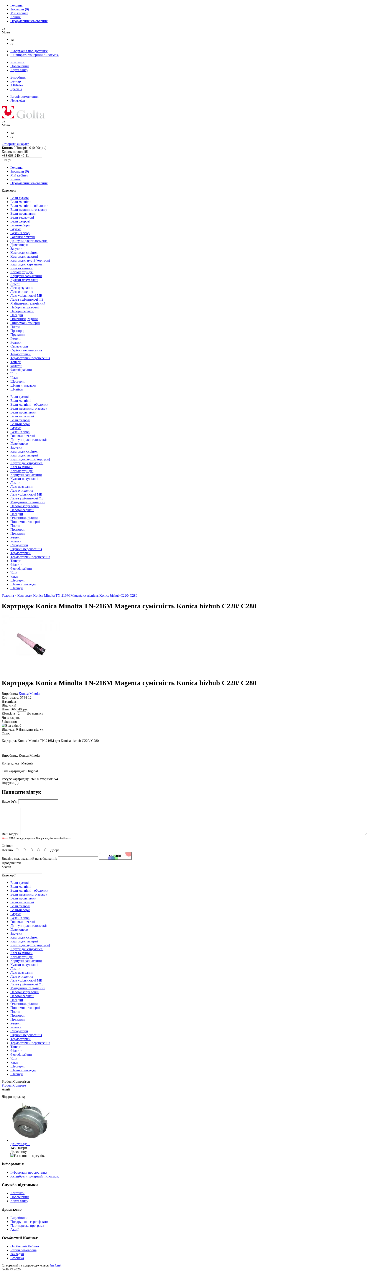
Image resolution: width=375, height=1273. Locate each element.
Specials (16, 89)
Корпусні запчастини (26, 276)
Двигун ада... (20, 1144)
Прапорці (17, 331)
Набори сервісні (22, 311)
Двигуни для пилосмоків (29, 241)
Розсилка (17, 1258)
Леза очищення (21, 291)
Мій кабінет (19, 13)
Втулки (15, 229)
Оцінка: (7, 846)
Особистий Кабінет (24, 1246)
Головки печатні (22, 237)
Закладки (19, 9)
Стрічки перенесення (26, 350)
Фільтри (16, 366)
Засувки (16, 248)
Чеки (14, 377)
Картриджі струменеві (26, 264)
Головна (16, 5)
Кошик (15, 17)
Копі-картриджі (21, 272)
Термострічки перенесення (30, 358)
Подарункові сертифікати (29, 1222)
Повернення (19, 66)
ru (11, 43)
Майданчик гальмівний (27, 303)
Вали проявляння (23, 213)
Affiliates (16, 85)
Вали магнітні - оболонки (29, 206)
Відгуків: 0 (10, 729)
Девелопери (19, 245)
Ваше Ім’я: (9, 801)
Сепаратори (19, 346)
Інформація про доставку (29, 51)
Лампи (15, 284)
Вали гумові (19, 198)
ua (12, 39)
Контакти (17, 62)
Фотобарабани (21, 370)
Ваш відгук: (10, 834)
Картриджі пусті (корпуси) (30, 260)
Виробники (19, 1218)
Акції (14, 1229)
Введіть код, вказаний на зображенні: (29, 858)
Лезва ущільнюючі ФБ (26, 299)
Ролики (15, 342)
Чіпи (13, 373)
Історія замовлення (24, 96)
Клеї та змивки (21, 268)
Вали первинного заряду (28, 209)
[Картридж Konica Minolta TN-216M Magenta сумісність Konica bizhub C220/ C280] (31, 672)
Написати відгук (31, 729)
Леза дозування (21, 288)
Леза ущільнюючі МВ (26, 295)
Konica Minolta (29, 693)
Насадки (16, 315)
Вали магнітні (20, 202)
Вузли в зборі (20, 233)
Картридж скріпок (24, 252)
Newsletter (17, 100)
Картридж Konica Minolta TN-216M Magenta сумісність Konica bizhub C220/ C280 (77, 595)
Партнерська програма (27, 1225)
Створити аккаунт (15, 144)
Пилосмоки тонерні (25, 323)
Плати (15, 327)
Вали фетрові (20, 221)
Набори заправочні (24, 307)
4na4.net (55, 1265)
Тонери (15, 362)
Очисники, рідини (24, 319)
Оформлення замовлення (29, 21)
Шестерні (17, 381)
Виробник (18, 77)
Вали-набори (20, 225)
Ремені (15, 338)
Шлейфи (16, 389)
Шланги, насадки (23, 385)
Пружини (17, 334)
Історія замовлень (23, 1250)
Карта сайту (19, 70)
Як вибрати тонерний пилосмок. (34, 55)
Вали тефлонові (22, 217)
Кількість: (9, 713)
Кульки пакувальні (24, 280)
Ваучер (15, 81)
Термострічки (20, 354)
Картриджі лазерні (24, 256)
